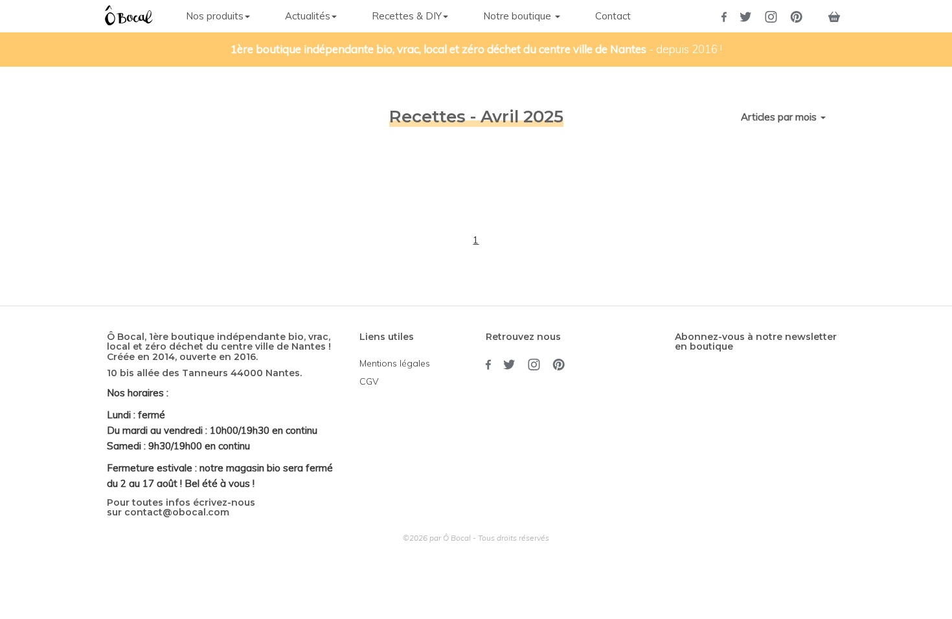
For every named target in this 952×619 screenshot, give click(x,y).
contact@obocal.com (176, 512)
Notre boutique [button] (518, 16)
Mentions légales (394, 363)
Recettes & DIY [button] (407, 16)
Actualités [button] (307, 16)
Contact (613, 16)
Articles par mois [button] (780, 117)
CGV (369, 381)
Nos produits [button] (215, 16)
